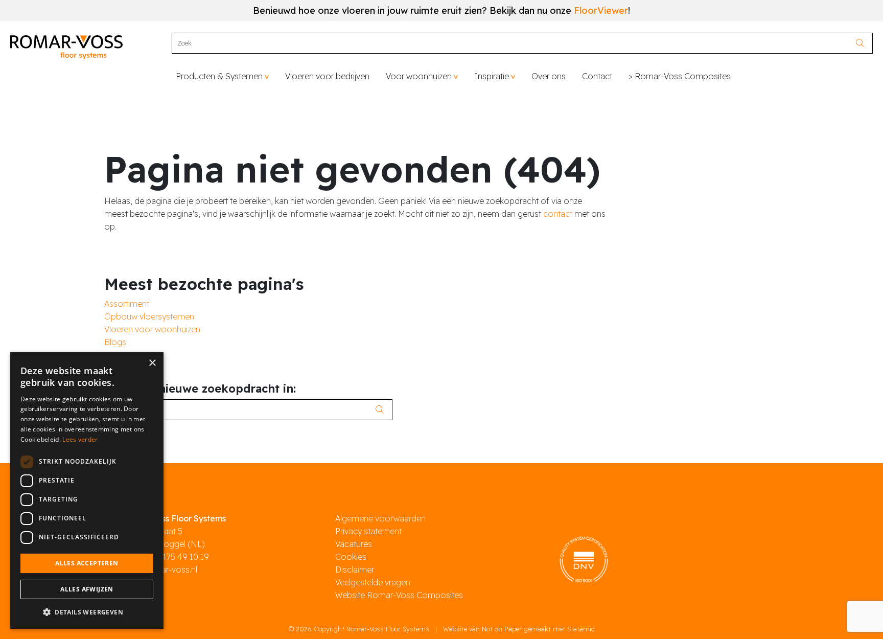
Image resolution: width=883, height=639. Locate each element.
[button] (86, 612)
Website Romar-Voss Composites (399, 595)
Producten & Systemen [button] (219, 76)
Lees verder (80, 439)
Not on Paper (502, 629)
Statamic (581, 629)
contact (557, 214)
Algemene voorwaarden (380, 518)
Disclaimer (354, 569)
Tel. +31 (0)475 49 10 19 (166, 557)
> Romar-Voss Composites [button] (680, 76)
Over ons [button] (548, 76)
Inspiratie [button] (491, 76)
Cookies (350, 557)
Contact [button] (597, 76)
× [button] (152, 363)
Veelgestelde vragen (372, 582)
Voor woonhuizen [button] (419, 76)
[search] (863, 43)
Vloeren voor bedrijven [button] (327, 76)
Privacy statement (368, 531)
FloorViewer (601, 10)
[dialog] (87, 490)
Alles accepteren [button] (86, 563)
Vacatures (353, 544)
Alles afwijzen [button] (86, 589)
